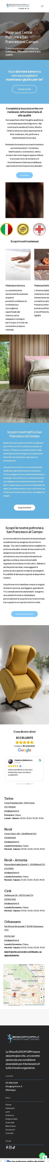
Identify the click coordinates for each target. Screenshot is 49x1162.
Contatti (9, 1133)
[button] (15, 996)
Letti (7, 1111)
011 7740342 (10, 807)
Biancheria (10, 1126)
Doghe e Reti (11, 1119)
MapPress (27, 1004)
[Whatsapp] (42, 1156)
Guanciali (9, 1122)
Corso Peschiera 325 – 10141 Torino (19, 803)
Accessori (10, 1129)
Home (8, 1104)
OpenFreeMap (33, 1004)
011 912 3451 (9, 936)
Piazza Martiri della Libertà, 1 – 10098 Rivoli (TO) (24, 864)
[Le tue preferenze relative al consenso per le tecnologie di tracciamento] (45, 1158)
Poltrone (9, 1115)
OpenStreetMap (40, 1004)
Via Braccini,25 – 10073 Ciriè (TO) (18, 895)
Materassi (10, 1108)
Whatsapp (10, 1090)
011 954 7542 (10, 899)
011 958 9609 (10, 837)
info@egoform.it (11, 811)
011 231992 (9, 868)
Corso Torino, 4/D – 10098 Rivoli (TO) (20, 833)
